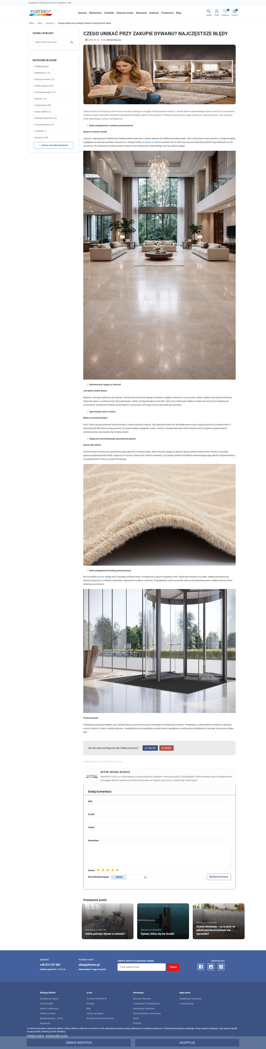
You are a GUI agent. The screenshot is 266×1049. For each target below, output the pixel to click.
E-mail (91, 814)
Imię (90, 801)
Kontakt (90, 1003)
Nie (168, 748)
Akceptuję (187, 1042)
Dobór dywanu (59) (44, 86)
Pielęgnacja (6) (42, 66)
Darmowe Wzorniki (142, 998)
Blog (40, 23)
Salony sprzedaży (95, 1013)
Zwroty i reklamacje (49, 1008)
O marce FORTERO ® (97, 998)
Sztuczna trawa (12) (44, 79)
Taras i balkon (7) (43, 111)
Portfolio (137, 1023)
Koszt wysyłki (46, 1003)
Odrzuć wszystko (79, 1042)
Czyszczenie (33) (43, 105)
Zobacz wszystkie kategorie (54, 145)
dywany (100, 576)
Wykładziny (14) (42, 73)
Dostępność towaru (49, 998)
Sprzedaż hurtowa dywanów (100, 1018)
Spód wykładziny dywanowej (147, 1013)
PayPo (136, 1018)
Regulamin (45, 1023)
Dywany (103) (41, 137)
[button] (234, 13)
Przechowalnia (186, 1003)
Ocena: (91, 870)
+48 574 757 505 (50, 964)
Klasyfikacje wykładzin (144, 1008)
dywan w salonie (153, 142)
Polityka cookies (35, 1035)
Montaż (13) (41, 98)
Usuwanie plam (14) (44, 124)
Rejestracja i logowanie (190, 998)
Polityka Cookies (48, 1013)
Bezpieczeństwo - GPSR (51, 1018)
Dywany (50, 23)
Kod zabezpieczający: (98, 877)
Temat (91, 827)
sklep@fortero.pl (89, 964)
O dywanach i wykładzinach (146, 1003)
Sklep (31, 23)
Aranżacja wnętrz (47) (45, 92)
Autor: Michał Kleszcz (115, 772)
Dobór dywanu (107, 761)
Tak (152, 748)
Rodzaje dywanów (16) (46, 118)
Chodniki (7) (40, 131)
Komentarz (93, 840)
